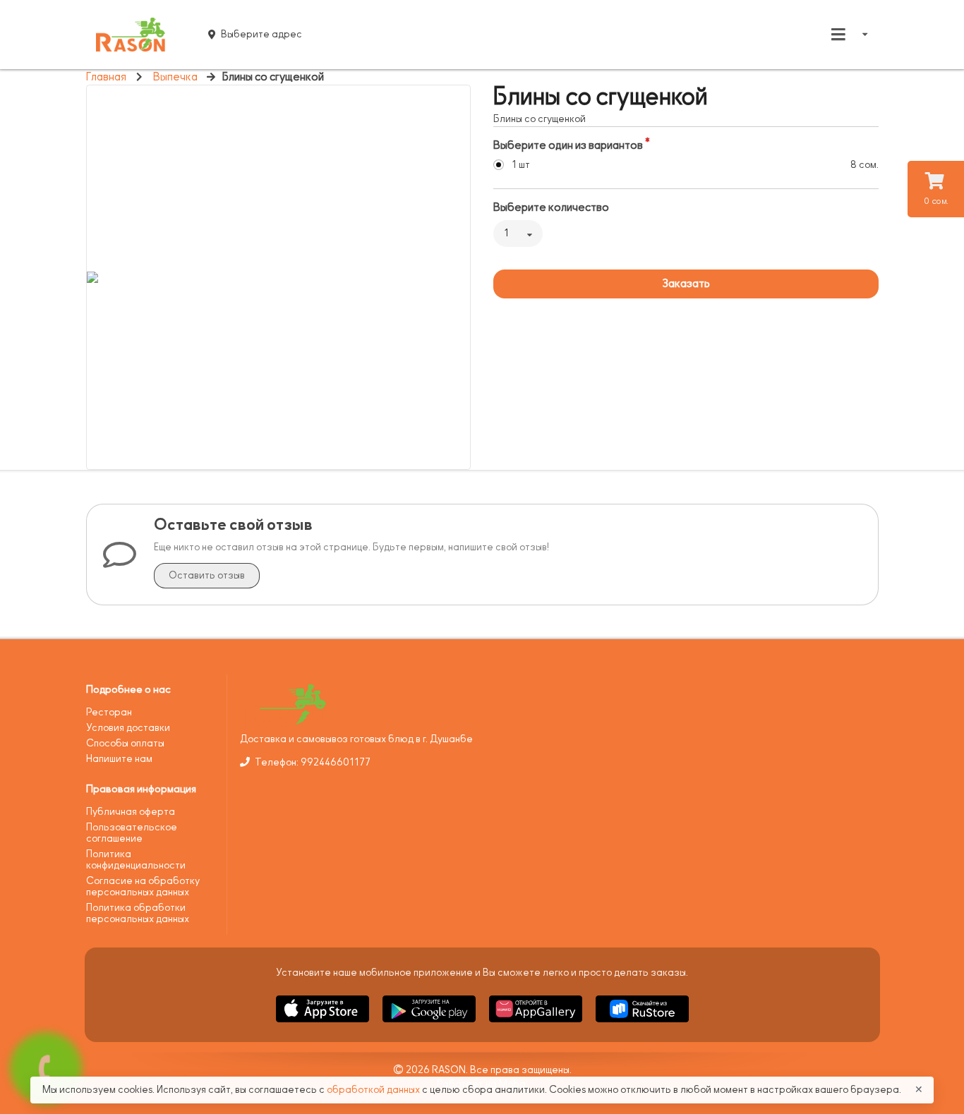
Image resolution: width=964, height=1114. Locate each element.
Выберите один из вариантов (568, 145)
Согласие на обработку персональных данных (143, 886)
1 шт (521, 164)
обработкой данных (374, 1089)
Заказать (686, 283)
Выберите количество (551, 207)
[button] (323, 1024)
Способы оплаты (125, 743)
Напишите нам (119, 758)
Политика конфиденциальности (136, 860)
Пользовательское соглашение (131, 833)
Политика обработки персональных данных (137, 913)
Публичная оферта (130, 811)
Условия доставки (128, 727)
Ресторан (109, 712)
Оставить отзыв (207, 575)
